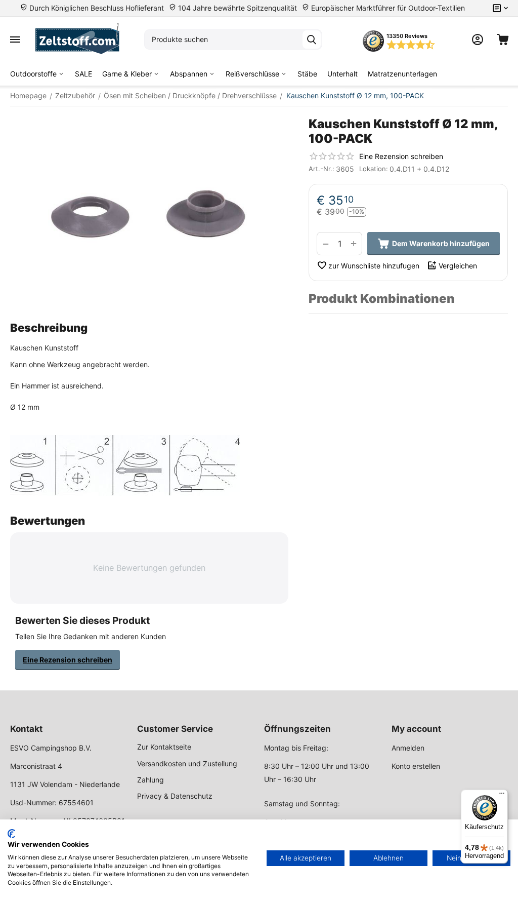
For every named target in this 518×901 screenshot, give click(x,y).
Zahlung (150, 779)
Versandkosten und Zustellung (187, 763)
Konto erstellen (416, 766)
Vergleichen (458, 265)
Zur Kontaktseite (164, 746)
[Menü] (502, 796)
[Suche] (312, 39)
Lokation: (373, 169)
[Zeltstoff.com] (82, 39)
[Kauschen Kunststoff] (149, 213)
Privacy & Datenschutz (174, 796)
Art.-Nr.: (321, 169)
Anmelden (408, 747)
